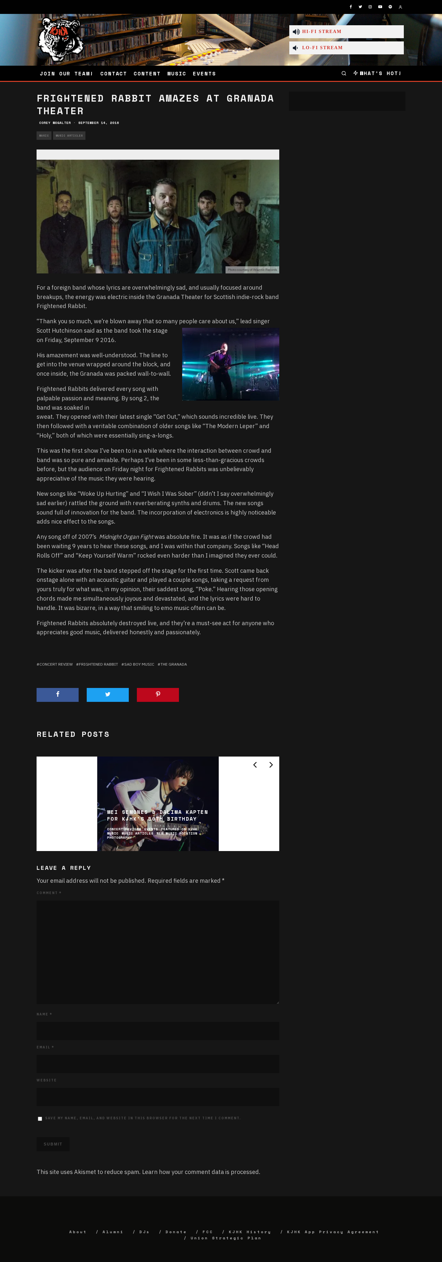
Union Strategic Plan (226, 1238)
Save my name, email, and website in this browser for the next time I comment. (143, 1118)
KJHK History (250, 1231)
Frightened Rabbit (98, 664)
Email (45, 1047)
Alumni (113, 1231)
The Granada (173, 664)
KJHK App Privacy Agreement (333, 1231)
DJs (144, 1231)
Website (47, 1080)
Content (147, 73)
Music (177, 73)
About (78, 1231)
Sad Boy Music (139, 664)
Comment (49, 893)
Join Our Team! (67, 73)
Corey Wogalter (55, 122)
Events (204, 73)
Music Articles (69, 136)
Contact (113, 73)
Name (44, 1014)
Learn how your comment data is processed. (201, 1172)
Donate (176, 1231)
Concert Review (56, 664)
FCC (208, 1231)
